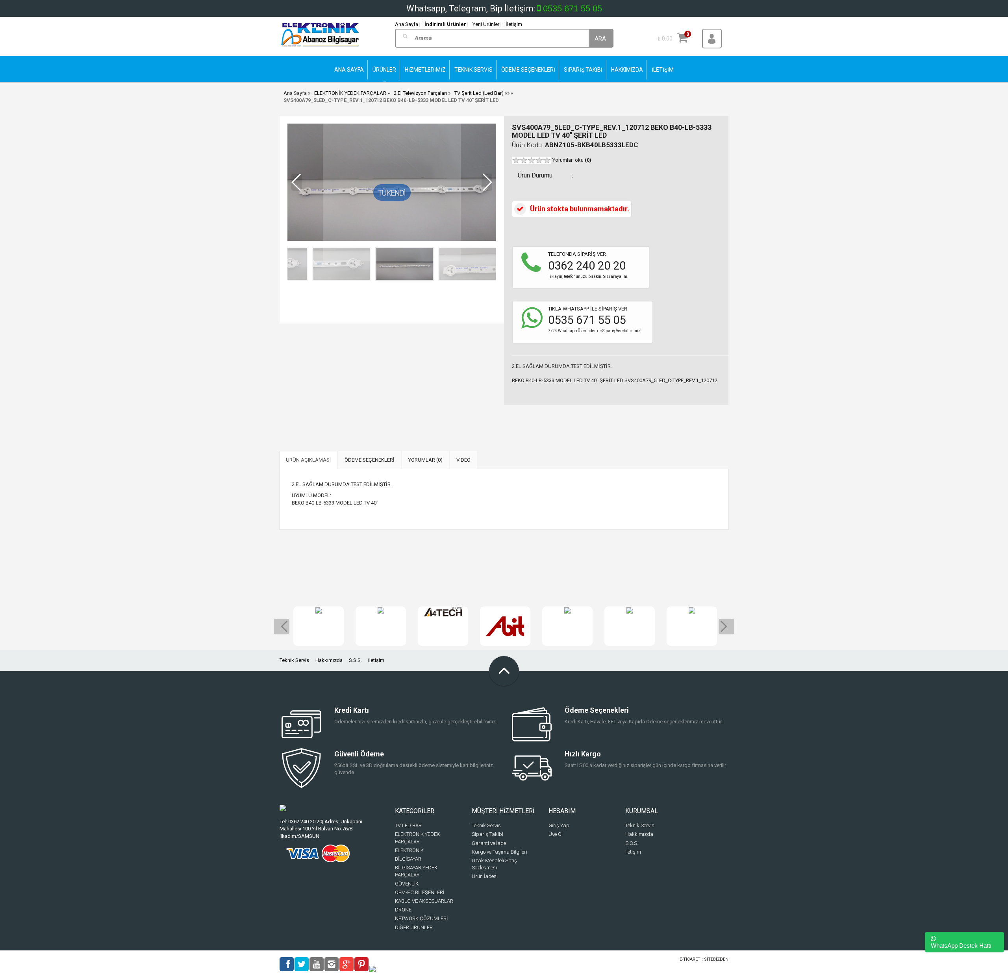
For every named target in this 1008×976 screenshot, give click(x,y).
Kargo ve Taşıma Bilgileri (499, 852)
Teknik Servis (294, 660)
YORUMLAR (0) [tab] (425, 460)
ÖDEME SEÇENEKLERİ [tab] (370, 460)
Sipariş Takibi (487, 834)
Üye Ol (555, 834)
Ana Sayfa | (408, 24)
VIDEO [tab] (463, 460)
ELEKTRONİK (409, 850)
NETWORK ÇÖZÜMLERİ (421, 918)
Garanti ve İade (489, 843)
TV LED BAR (408, 825)
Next (726, 626)
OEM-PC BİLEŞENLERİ (419, 892)
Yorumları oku (571, 160)
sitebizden (716, 959)
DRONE (403, 910)
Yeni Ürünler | (487, 24)
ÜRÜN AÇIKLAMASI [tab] (308, 460)
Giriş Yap (558, 825)
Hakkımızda (329, 660)
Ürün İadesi (485, 876)
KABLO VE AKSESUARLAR (424, 901)
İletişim (514, 24)
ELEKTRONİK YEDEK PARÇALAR (350, 93)
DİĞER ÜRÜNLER (414, 927)
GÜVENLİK (407, 884)
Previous (281, 626)
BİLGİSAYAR (408, 859)
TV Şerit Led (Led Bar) (479, 93)
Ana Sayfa (295, 93)
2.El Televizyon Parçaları (420, 93)
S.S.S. (355, 660)
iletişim (376, 660)
